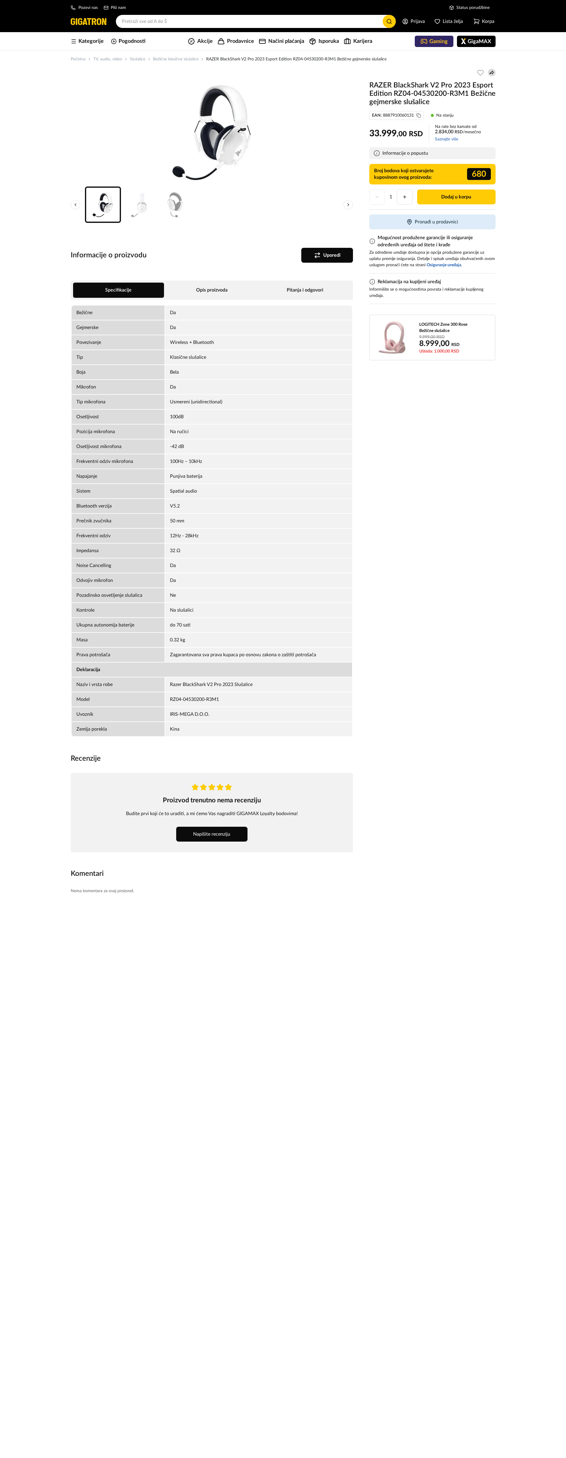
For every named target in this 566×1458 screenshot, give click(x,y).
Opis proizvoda (212, 290)
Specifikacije (118, 290)
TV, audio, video (107, 59)
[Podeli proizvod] (492, 72)
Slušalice (137, 59)
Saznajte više (446, 139)
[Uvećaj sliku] (212, 132)
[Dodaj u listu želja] (480, 72)
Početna (78, 59)
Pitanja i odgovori (305, 290)
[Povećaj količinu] (404, 197)
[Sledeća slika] (348, 204)
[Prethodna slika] (75, 204)
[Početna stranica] (88, 21)
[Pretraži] (389, 21)
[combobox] (256, 21)
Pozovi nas (88, 8)
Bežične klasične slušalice (175, 59)
